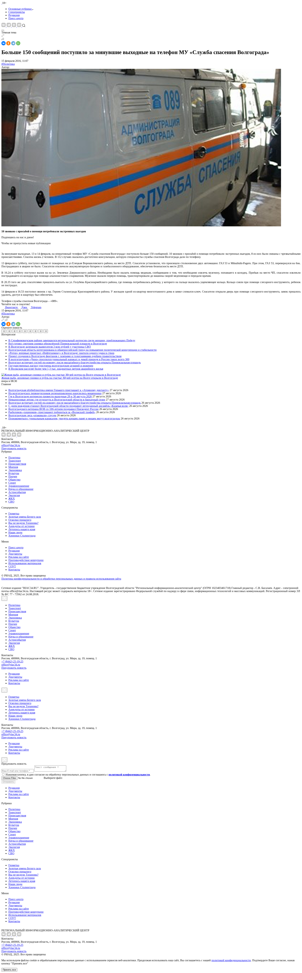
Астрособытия (17, 492)
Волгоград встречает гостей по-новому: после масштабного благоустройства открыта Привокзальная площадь (74, 362)
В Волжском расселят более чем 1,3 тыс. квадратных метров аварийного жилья (55, 368)
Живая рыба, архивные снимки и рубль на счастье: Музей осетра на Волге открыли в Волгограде (59, 377)
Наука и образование (20, 489)
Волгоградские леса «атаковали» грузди (32, 415)
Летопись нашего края (21, 529)
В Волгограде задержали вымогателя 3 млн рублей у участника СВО (49, 346)
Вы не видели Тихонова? (23, 523)
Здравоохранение (18, 485)
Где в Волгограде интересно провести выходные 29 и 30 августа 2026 (50, 396)
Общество (14, 479)
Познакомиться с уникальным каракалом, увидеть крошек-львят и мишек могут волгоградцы (64, 418)
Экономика (15, 470)
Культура (13, 473)
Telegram (36, 307)
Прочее (12, 476)
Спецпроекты (16, 12)
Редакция (14, 15)
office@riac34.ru (10, 445)
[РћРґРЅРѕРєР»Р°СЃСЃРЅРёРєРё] (8, 43)
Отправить (8, 781)
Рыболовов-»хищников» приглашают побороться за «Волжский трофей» (51, 412)
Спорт (12, 482)
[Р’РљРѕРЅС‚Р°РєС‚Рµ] (3, 43)
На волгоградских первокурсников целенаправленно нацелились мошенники (55, 393)
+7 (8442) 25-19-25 (12, 661)
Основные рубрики (20, 8)
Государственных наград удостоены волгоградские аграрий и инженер (50, 365)
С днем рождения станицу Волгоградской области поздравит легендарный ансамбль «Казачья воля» (68, 405)
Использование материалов (24, 563)
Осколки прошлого (19, 519)
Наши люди (15, 532)
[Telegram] (13, 43)
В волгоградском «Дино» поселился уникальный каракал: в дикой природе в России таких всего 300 (68, 359)
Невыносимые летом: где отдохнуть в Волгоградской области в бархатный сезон (56, 399)
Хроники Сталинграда (21, 535)
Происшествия (17, 463)
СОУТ (12, 566)
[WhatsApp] (18, 43)
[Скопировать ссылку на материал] (2, 35)
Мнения (13, 466)
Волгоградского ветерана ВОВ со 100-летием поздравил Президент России (53, 409)
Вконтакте (11, 307)
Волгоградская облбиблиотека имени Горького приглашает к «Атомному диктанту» (58, 390)
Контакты (14, 569)
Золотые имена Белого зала (24, 516)
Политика (14, 457)
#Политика (8, 63)
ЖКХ (11, 498)
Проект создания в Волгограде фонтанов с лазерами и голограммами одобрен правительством (64, 356)
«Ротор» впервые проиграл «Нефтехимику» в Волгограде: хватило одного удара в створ (61, 353)
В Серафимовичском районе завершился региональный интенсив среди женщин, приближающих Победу (71, 340)
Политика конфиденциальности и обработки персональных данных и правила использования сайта (61, 578)
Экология (14, 495)
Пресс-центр (15, 18)
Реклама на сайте (18, 556)
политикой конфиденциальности (231, 960)
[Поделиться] (2, 39)
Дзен (24, 307)
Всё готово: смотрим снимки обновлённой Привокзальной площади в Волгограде (57, 343)
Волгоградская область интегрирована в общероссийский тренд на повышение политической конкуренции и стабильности (82, 349)
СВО (11, 501)
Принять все (9, 969)
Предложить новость (13, 448)
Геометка (13, 513)
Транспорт (14, 460)
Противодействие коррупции (26, 560)
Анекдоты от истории (21, 526)
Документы (15, 553)
